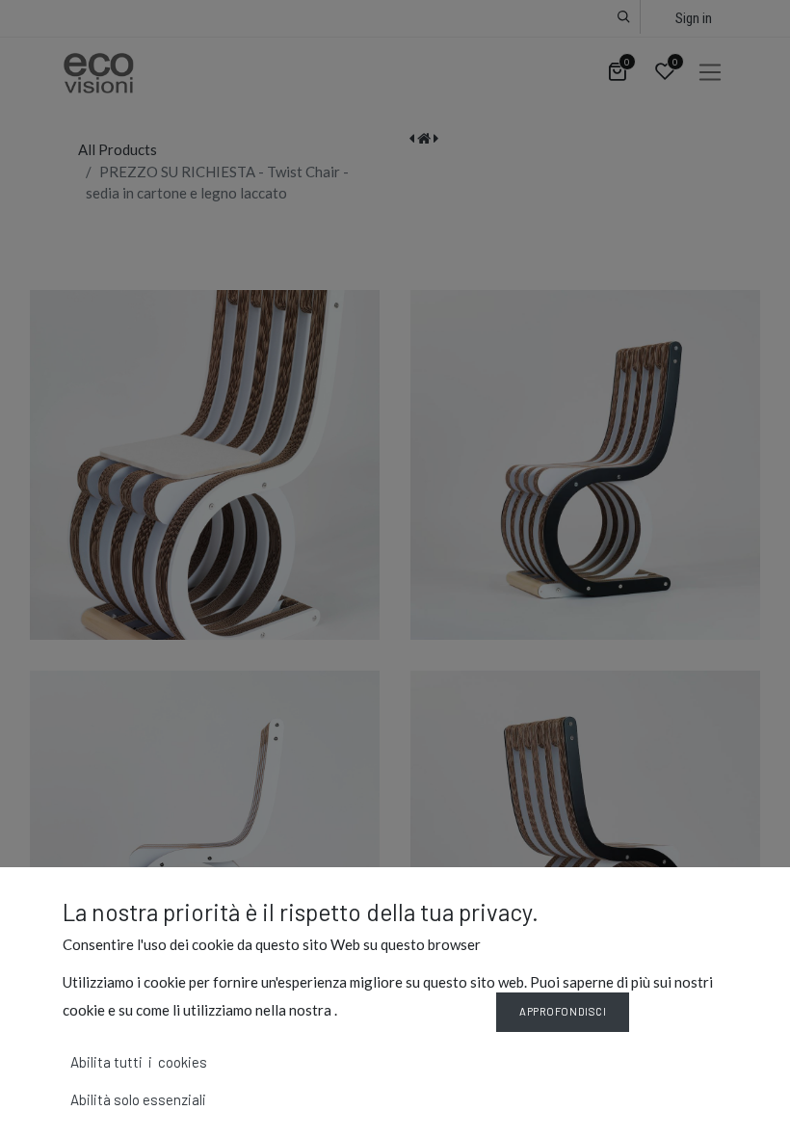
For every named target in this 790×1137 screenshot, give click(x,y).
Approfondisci (562, 1011)
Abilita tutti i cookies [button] (138, 1062)
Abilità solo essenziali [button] (138, 1099)
